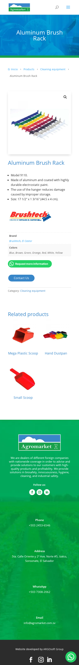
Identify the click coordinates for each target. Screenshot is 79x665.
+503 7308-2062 (39, 592)
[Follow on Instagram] (39, 492)
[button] (65, 97)
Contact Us (21, 278)
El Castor (27, 241)
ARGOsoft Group (53, 649)
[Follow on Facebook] (32, 492)
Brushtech (15, 241)
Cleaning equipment (32, 291)
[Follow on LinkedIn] (47, 492)
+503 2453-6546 (39, 525)
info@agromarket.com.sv (39, 623)
